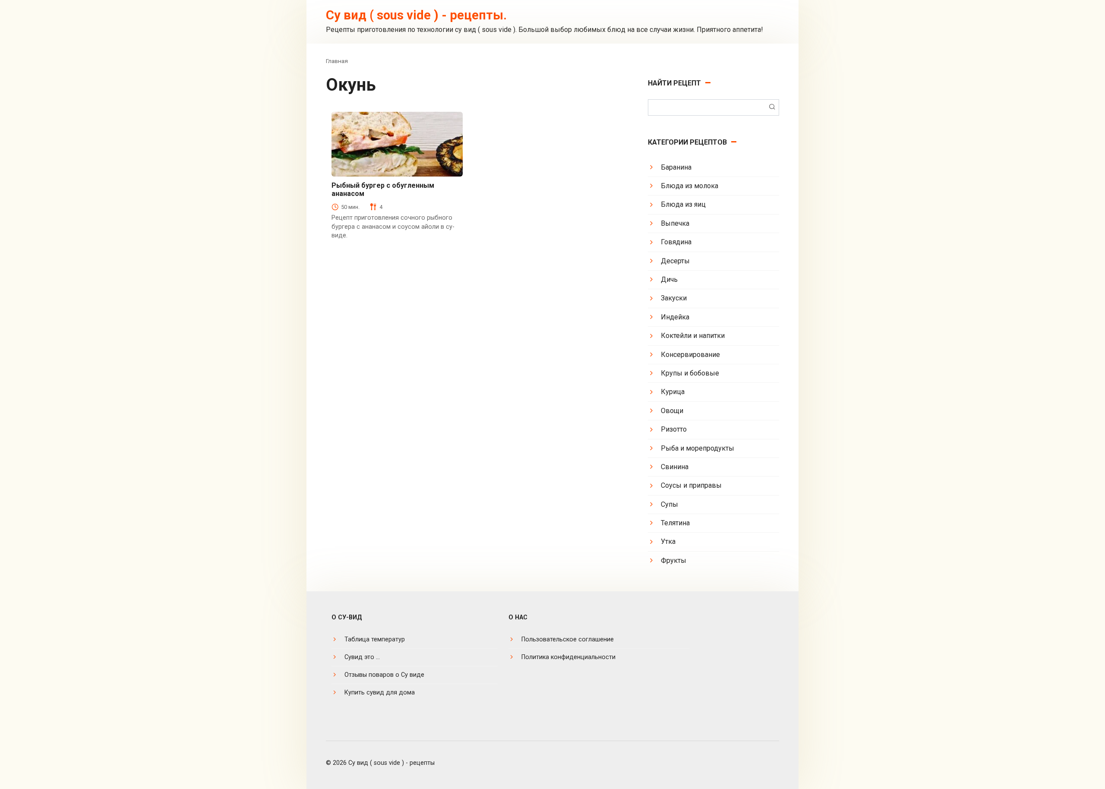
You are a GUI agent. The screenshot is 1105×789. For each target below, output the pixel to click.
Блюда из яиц (683, 204)
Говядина (676, 242)
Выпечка (675, 223)
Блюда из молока (689, 186)
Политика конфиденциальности (568, 657)
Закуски (674, 298)
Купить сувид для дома (379, 692)
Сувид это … (362, 657)
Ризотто (674, 429)
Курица (673, 392)
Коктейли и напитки (693, 335)
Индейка (675, 317)
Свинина (674, 467)
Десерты (675, 261)
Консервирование (690, 354)
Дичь (669, 279)
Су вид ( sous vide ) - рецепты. (416, 15)
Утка (668, 541)
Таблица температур (374, 639)
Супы (669, 504)
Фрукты (673, 560)
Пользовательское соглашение (567, 639)
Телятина (675, 523)
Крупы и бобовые (690, 373)
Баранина (676, 167)
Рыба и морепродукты (697, 448)
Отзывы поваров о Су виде (384, 675)
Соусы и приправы (691, 485)
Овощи (672, 411)
